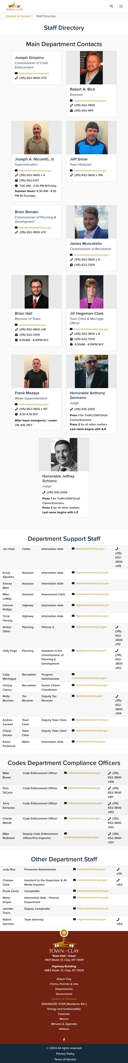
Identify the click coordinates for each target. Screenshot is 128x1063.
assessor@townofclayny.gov (90, 100)
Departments (64, 989)
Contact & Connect (18, 16)
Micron (64, 1019)
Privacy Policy (65, 1054)
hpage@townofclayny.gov (91, 650)
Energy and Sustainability (64, 1009)
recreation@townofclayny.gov (91, 255)
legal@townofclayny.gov (91, 919)
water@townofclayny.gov (33, 404)
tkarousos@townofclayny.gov (85, 803)
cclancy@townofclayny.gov (92, 685)
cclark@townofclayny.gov (92, 880)
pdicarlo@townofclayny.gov (84, 788)
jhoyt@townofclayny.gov (90, 548)
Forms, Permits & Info (64, 984)
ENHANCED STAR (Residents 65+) (64, 1004)
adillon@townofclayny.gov (91, 627)
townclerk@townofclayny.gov (91, 329)
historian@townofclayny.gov (90, 170)
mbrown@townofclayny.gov (84, 773)
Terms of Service (65, 1059)
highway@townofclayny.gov (35, 170)
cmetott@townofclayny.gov (84, 818)
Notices (64, 1029)
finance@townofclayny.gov (93, 891)
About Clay (64, 979)
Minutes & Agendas (64, 1024)
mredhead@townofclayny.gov (81, 837)
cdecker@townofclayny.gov (92, 730)
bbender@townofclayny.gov (35, 227)
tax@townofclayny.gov (32, 325)
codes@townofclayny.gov (34, 73)
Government (64, 994)
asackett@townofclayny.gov (92, 719)
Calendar (64, 1014)
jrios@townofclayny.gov (91, 869)
